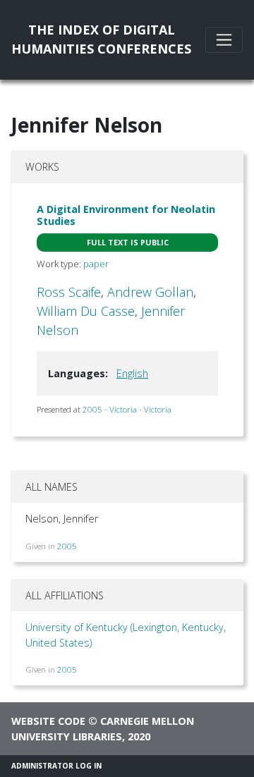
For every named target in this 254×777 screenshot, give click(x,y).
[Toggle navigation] (224, 40)
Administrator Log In (56, 766)
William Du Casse (86, 310)
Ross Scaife (69, 291)
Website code (48, 721)
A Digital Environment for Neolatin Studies (126, 215)
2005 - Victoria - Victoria (127, 409)
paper (96, 263)
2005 (67, 546)
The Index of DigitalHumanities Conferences (101, 39)
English (132, 373)
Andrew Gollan (150, 291)
